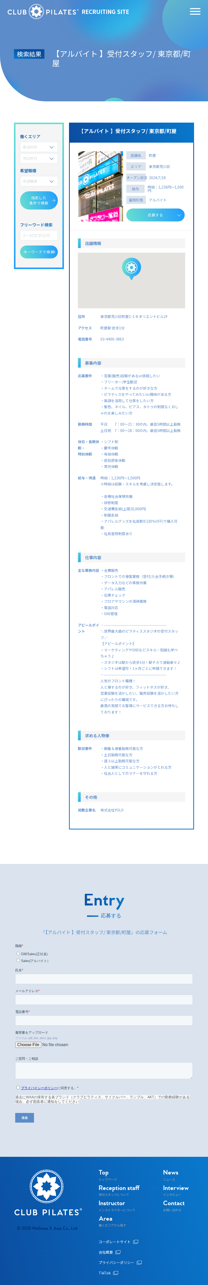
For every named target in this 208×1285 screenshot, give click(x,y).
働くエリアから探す (112, 1221)
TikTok (105, 1272)
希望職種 (30, 181)
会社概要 (106, 1252)
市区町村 (30, 158)
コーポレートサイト (115, 1241)
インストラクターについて (117, 1206)
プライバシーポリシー (116, 1262)
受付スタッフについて (119, 1190)
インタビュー (176, 1190)
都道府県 (30, 146)
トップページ (108, 1175)
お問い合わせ (174, 1206)
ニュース (170, 1175)
